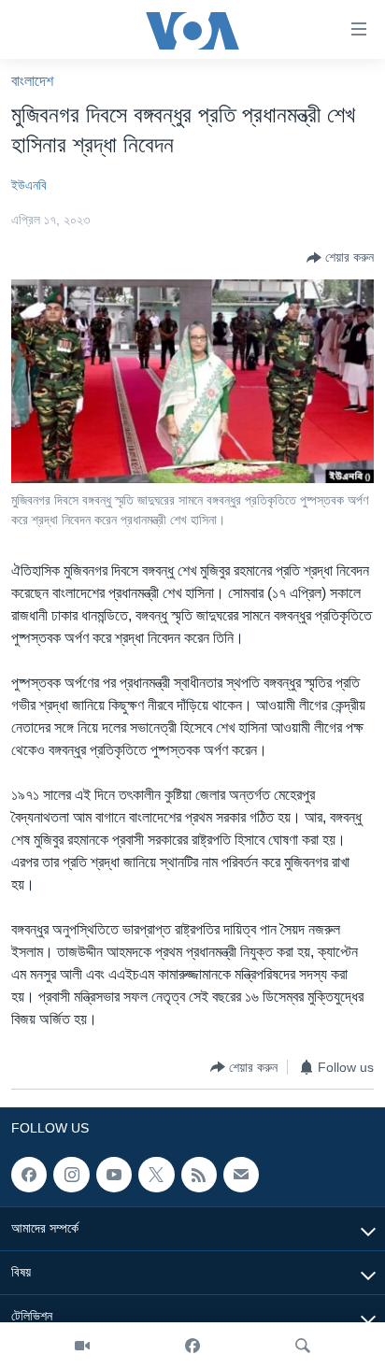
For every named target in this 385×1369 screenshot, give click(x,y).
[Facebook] (192, 1345)
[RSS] (199, 1174)
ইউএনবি (29, 185)
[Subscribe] (241, 1174)
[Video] (82, 1345)
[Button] (340, 258)
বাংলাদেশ (32, 81)
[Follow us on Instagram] (71, 1174)
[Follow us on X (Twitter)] (156, 1174)
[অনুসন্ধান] (303, 1345)
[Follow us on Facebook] (29, 1174)
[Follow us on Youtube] (114, 1174)
